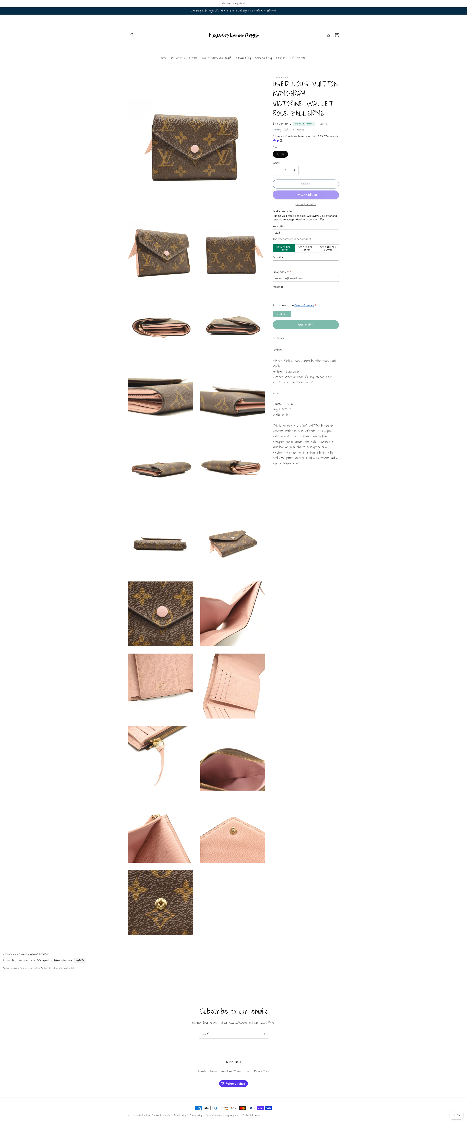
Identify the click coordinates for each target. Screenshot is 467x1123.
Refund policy (180, 1115)
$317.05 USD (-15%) (306, 248)
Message (278, 286)
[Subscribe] (263, 1034)
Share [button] (280, 338)
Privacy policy (196, 1115)
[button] (132, 35)
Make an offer (304, 123)
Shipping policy (232, 1115)
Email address (282, 271)
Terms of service (304, 305)
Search (202, 1071)
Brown (282, 155)
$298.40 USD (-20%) (328, 248)
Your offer (279, 226)
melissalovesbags (143, 1115)
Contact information (251, 1115)
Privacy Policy (261, 1071)
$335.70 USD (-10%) (284, 248)
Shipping (277, 129)
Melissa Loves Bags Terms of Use (230, 1071)
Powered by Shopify (161, 1115)
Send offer (282, 314)
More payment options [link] (306, 204)
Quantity (276, 163)
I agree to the (296, 305)
